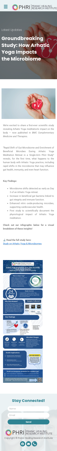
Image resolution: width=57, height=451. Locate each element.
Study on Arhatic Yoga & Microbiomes (22, 243)
